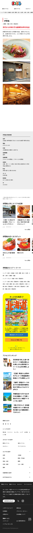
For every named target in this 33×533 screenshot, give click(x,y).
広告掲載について (20, 514)
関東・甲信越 (21, 458)
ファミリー (10, 432)
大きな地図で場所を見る (23, 140)
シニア (21, 432)
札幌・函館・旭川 (16, 12)
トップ (2, 12)
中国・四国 (5, 464)
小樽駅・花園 (6, 24)
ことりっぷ (5, 521)
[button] (15, 346)
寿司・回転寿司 (14, 24)
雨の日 (4, 432)
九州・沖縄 (20, 464)
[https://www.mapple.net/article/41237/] (23, 215)
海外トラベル (17, 8)
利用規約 (5, 511)
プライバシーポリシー (21, 511)
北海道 (9, 12)
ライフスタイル (22, 446)
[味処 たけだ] (23, 246)
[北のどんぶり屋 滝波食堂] (9, 247)
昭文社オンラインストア (16, 338)
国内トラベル (5, 8)
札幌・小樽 (23, 12)
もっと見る (27, 229)
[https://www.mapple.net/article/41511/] (9, 215)
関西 (19, 461)
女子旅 (26, 432)
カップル (16, 432)
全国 (4, 455)
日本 (6, 12)
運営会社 (18, 508)
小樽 (28, 12)
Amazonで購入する (16, 343)
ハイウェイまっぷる (8, 524)
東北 (4, 458)
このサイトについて (8, 508)
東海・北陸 (5, 461)
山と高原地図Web (20, 521)
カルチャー (28, 8)
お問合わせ (5, 514)
